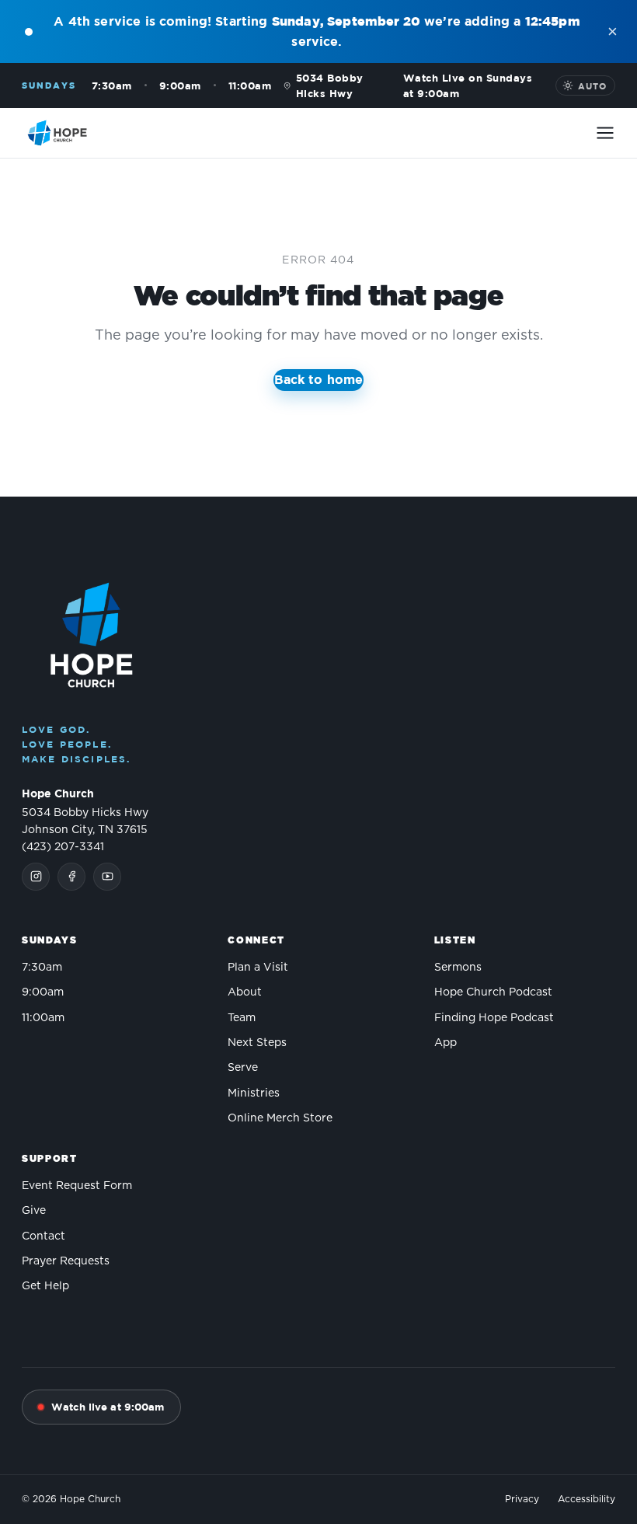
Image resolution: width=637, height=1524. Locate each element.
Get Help (45, 1286)
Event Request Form (77, 1185)
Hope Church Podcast (493, 992)
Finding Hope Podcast (494, 1018)
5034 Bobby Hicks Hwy (330, 85)
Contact (43, 1236)
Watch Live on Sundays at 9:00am (468, 85)
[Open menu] (605, 133)
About (245, 992)
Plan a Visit (258, 967)
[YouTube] (107, 877)
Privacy (522, 1499)
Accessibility (586, 1499)
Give (34, 1210)
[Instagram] (36, 877)
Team (242, 1018)
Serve (243, 1067)
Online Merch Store (280, 1118)
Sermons (458, 967)
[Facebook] (71, 877)
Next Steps (257, 1043)
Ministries (254, 1093)
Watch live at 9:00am (108, 1406)
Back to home (319, 379)
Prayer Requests (66, 1261)
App (445, 1043)
